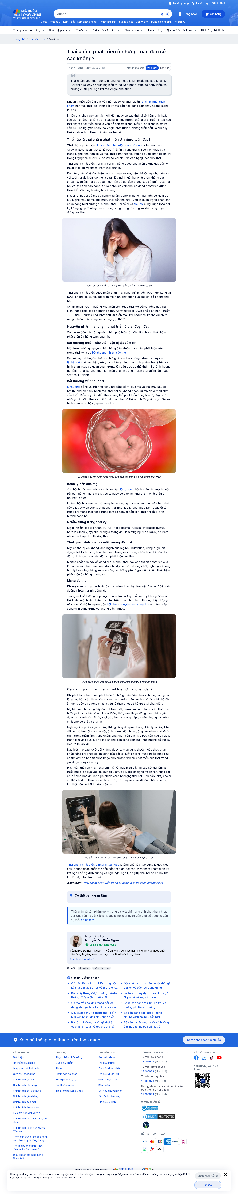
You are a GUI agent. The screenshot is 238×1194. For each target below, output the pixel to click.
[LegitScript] (158, 1124)
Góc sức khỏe (37, 39)
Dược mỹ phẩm (64, 1062)
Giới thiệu (18, 1057)
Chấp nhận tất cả (207, 1175)
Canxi (44, 21)
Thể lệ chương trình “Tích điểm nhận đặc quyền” (28, 1147)
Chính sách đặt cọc (24, 1079)
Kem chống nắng (87, 21)
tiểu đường (126, 489)
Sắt (73, 21)
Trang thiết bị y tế (66, 1079)
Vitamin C (179, 21)
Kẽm (65, 21)
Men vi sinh (142, 21)
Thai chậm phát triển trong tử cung (120, 145)
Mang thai (84, 968)
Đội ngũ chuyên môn (110, 1090)
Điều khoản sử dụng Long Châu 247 (28, 1156)
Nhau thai (73, 386)
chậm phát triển (101, 968)
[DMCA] (158, 1116)
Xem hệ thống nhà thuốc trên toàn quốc (59, 1039)
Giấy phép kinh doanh (26, 1068)
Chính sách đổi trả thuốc (27, 1090)
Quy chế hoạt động (24, 1073)
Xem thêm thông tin (81, 958)
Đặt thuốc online (65, 1085)
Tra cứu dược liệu (108, 1073)
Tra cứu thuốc (106, 1062)
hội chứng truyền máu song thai (128, 604)
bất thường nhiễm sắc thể (109, 352)
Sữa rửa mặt (126, 21)
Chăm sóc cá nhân (66, 1073)
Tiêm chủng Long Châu (69, 1090)
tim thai (138, 204)
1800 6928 (218, 3)
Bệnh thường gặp (108, 1079)
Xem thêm (87, 920)
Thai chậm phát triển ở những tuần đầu (93, 864)
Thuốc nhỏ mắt (107, 21)
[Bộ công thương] (149, 1108)
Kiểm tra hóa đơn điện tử (27, 1112)
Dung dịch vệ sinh (161, 21)
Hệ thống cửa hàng (24, 1062)
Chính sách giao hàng (25, 1096)
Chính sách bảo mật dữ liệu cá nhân (30, 1120)
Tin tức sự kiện (107, 1101)
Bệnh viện (104, 1085)
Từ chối (208, 1184)
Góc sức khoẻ (106, 1057)
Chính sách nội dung (25, 1085)
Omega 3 (55, 21)
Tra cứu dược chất (109, 1068)
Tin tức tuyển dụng (109, 1096)
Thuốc (59, 1068)
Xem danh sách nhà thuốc (204, 1040)
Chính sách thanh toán (26, 1107)
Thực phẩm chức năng (69, 1057)
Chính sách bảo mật (24, 1101)
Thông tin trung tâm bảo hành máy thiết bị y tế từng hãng (30, 1138)
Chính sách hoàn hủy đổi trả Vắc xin (29, 1129)
